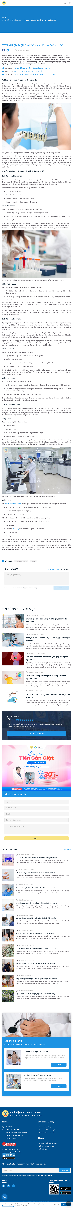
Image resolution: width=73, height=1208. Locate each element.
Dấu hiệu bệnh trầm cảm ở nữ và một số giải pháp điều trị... (36, 963)
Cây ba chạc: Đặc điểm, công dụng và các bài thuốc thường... (36, 994)
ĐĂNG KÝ (65, 1170)
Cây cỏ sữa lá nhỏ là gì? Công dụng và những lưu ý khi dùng (36, 948)
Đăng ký (58, 569)
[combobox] (36, 820)
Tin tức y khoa (16, 20)
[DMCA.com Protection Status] (9, 1156)
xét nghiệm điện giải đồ (13, 504)
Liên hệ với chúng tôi (37, 733)
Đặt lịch (59, 1065)
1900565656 (8, 1127)
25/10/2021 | (27, 68)
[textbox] (36, 820)
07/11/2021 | (30, 75)
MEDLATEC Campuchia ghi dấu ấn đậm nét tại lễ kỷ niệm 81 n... (37, 858)
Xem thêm (67, 849)
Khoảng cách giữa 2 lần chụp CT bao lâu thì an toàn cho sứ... (36, 888)
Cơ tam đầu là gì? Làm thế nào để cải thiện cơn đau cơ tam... (36, 873)
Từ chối (56, 1205)
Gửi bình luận (59, 588)
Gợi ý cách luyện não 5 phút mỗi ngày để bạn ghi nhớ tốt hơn (36, 979)
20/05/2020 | (23, 71)
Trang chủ (5, 20)
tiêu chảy (16, 529)
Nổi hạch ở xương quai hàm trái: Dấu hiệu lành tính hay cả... (36, 918)
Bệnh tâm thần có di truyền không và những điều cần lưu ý (35, 933)
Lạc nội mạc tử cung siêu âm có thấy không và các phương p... (36, 903)
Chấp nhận (66, 1205)
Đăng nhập (51, 569)
